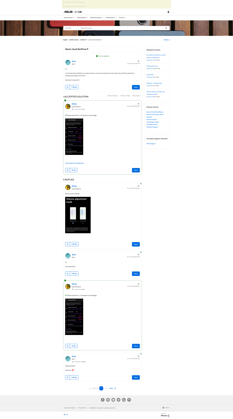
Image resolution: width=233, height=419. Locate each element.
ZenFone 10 (150, 60)
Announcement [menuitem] (68, 17)
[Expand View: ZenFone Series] (87, 17)
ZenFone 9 (83, 40)
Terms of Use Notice (69, 408)
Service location (151, 119)
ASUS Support (151, 144)
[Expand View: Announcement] (74, 17)
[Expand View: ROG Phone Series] (103, 17)
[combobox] (124, 28)
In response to (79, 109)
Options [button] (166, 40)
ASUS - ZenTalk (73, 11)
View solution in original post (74, 163)
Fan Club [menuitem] (121, 17)
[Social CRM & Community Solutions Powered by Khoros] (165, 415)
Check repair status (152, 122)
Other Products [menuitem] (110, 17)
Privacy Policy (82, 408)
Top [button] (66, 415)
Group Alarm (150, 75)
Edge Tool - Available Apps (154, 83)
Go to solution (104, 56)
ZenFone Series (73, 40)
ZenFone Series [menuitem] (81, 17)
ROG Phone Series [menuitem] (95, 17)
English (65, 40)
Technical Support (152, 127)
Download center (152, 124)
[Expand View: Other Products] (116, 17)
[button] (67, 87)
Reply (136, 87)
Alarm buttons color (152, 66)
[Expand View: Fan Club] (125, 17)
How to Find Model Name (154, 112)
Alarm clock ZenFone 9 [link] (95, 40)
